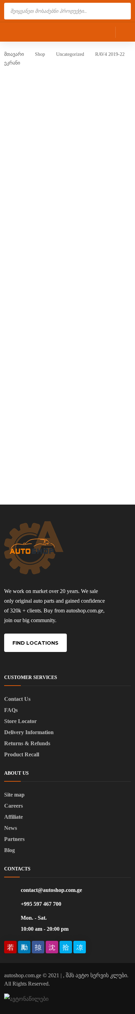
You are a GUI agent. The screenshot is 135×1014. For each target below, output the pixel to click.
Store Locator (20, 721)
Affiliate (13, 817)
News (10, 828)
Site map (14, 795)
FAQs (11, 710)
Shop (40, 54)
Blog (9, 850)
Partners (14, 839)
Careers (13, 806)
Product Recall (21, 754)
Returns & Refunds (27, 743)
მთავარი (14, 54)
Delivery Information (29, 732)
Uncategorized (70, 54)
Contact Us (17, 699)
